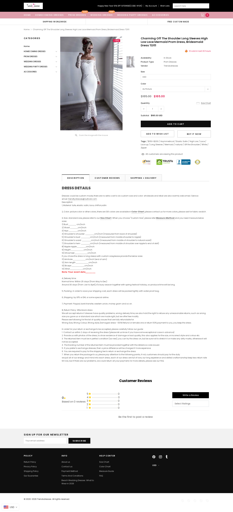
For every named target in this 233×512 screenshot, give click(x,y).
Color (143, 83)
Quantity (145, 103)
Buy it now (194, 134)
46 (147, 154)
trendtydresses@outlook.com (82, 199)
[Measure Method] (174, 218)
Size (143, 71)
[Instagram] (160, 457)
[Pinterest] (153, 457)
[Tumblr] (167, 457)
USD (154, 465)
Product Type (147, 61)
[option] (55, 21)
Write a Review (191, 395)
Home (26, 29)
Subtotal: (145, 115)
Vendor (144, 65)
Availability (146, 58)
